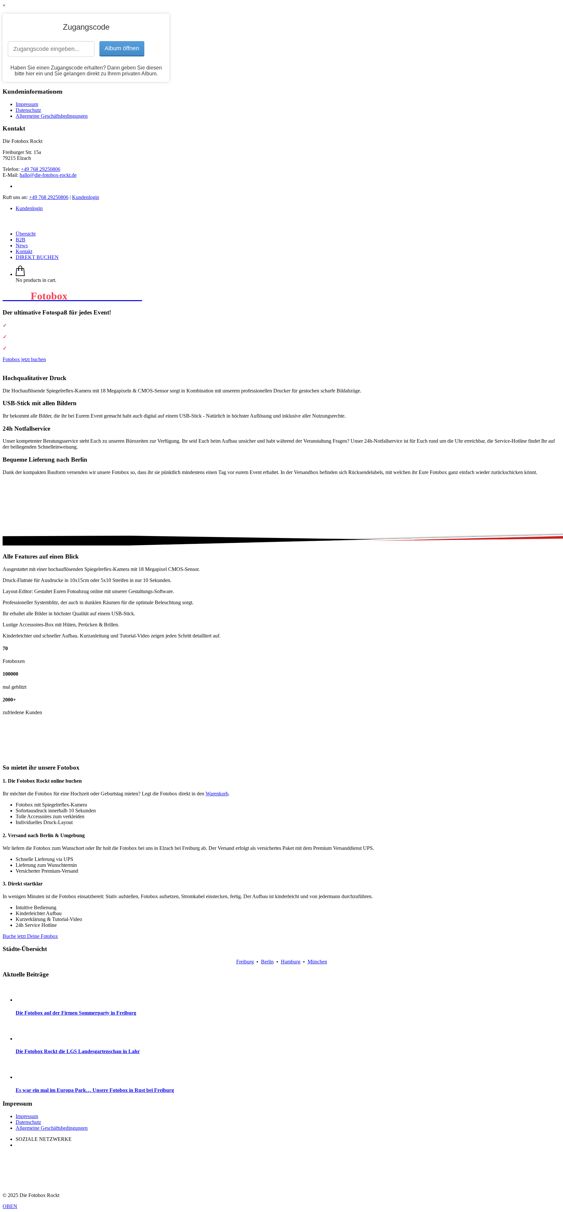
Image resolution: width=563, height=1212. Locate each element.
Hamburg (290, 961)
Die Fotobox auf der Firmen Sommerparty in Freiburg (76, 1013)
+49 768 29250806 (40, 169)
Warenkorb (217, 793)
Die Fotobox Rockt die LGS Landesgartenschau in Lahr (78, 1051)
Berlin (267, 961)
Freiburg (245, 961)
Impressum (27, 104)
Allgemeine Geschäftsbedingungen (52, 116)
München (317, 961)
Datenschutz (28, 110)
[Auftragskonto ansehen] (20, 274)
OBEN (10, 1206)
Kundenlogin (85, 197)
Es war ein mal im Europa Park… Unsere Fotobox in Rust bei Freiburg (95, 1090)
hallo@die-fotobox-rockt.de (48, 175)
